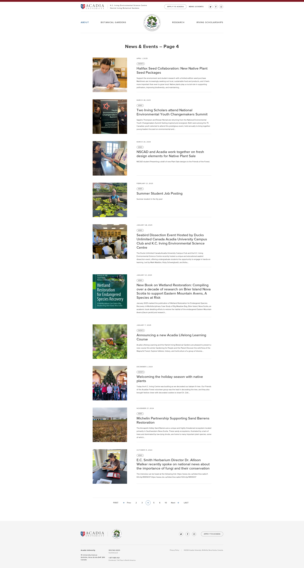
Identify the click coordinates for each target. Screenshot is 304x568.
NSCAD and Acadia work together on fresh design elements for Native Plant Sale (170, 154)
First (115, 503)
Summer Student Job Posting (160, 193)
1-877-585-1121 (114, 558)
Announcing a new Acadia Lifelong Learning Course (171, 337)
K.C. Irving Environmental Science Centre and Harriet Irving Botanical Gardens (116, 534)
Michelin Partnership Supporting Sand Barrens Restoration (173, 420)
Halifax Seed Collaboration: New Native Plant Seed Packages (172, 70)
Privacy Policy (174, 550)
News (140, 105)
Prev (129, 503)
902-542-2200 (114, 550)
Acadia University (92, 6)
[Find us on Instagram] (221, 7)
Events (141, 64)
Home (152, 22)
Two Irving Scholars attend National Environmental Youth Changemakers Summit (172, 112)
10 (166, 503)
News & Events (196, 7)
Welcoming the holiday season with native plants (170, 379)
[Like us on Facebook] (216, 7)
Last (186, 503)
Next (173, 503)
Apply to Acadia (175, 7)
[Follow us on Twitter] (210, 7)
